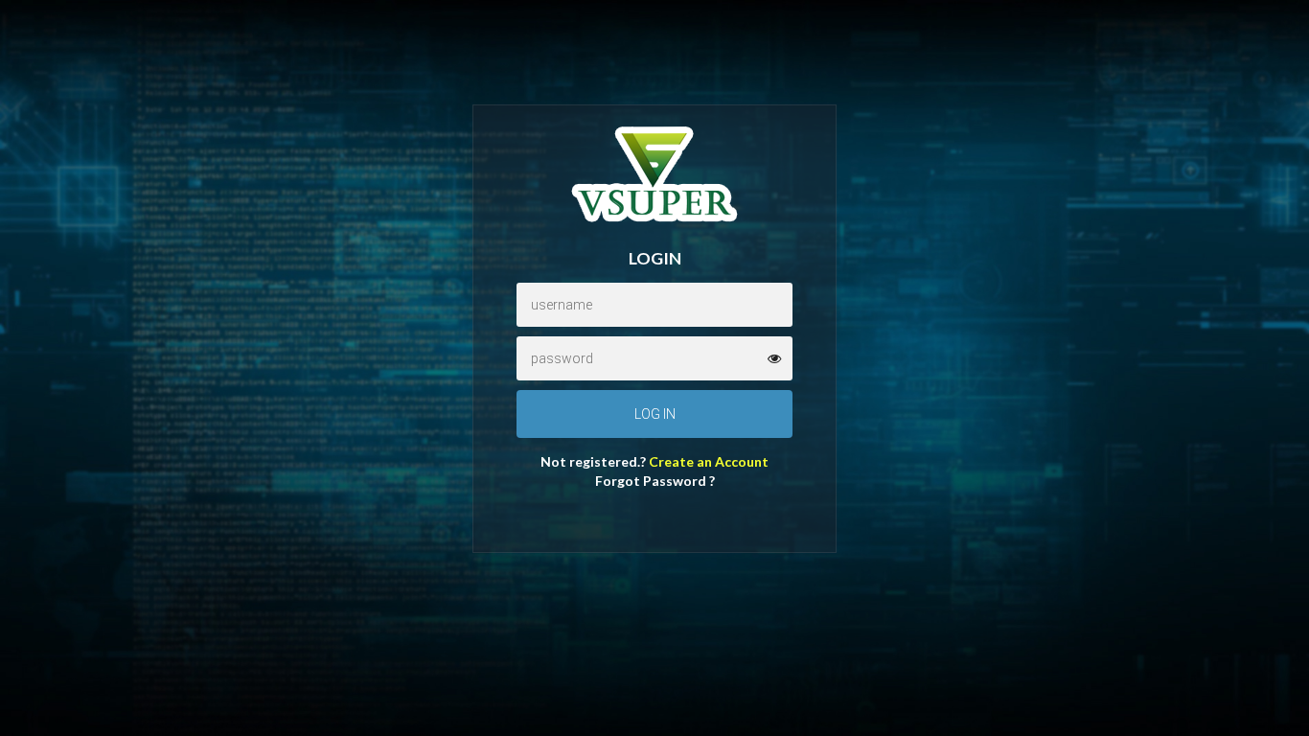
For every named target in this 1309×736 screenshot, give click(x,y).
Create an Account (709, 461)
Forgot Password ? (655, 480)
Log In (655, 414)
